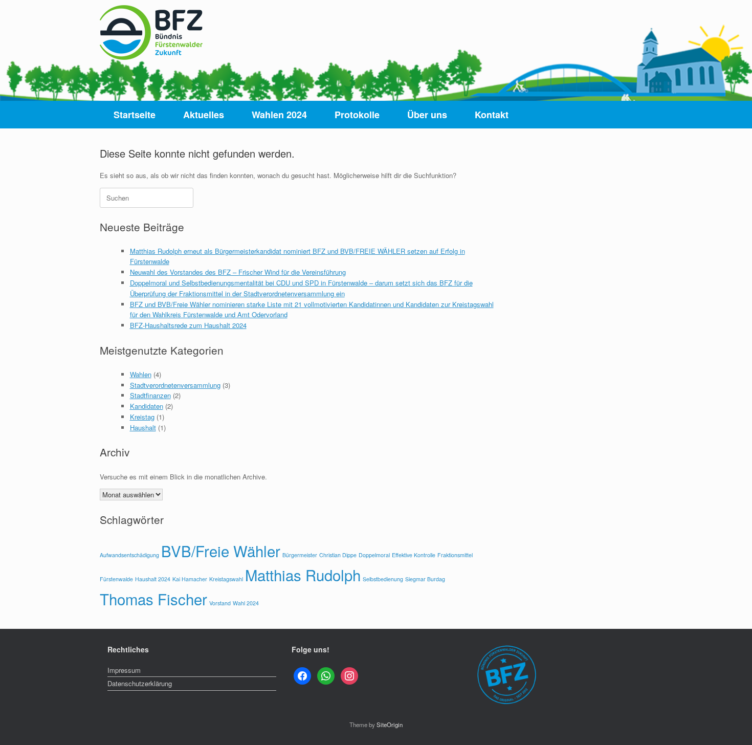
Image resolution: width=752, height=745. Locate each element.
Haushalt (143, 427)
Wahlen (140, 374)
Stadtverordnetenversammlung (175, 385)
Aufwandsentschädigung (129, 555)
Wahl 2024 (246, 603)
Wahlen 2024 (279, 114)
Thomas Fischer (153, 598)
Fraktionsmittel (455, 555)
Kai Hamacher (189, 579)
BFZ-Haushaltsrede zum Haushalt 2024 (188, 325)
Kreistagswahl (226, 579)
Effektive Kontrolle (413, 555)
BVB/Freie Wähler (220, 550)
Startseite (135, 114)
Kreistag (142, 417)
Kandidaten (146, 406)
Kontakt (491, 114)
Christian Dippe (338, 555)
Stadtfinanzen (150, 395)
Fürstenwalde (116, 579)
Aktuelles (203, 114)
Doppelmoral (374, 555)
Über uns (427, 114)
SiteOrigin (390, 724)
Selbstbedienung (383, 579)
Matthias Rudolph (303, 574)
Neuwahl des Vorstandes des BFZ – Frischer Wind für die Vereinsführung (238, 272)
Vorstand (220, 603)
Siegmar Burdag (425, 579)
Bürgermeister (299, 555)
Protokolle (357, 114)
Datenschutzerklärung (139, 683)
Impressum (124, 670)
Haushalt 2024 (152, 579)
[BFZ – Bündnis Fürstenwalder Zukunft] (151, 32)
